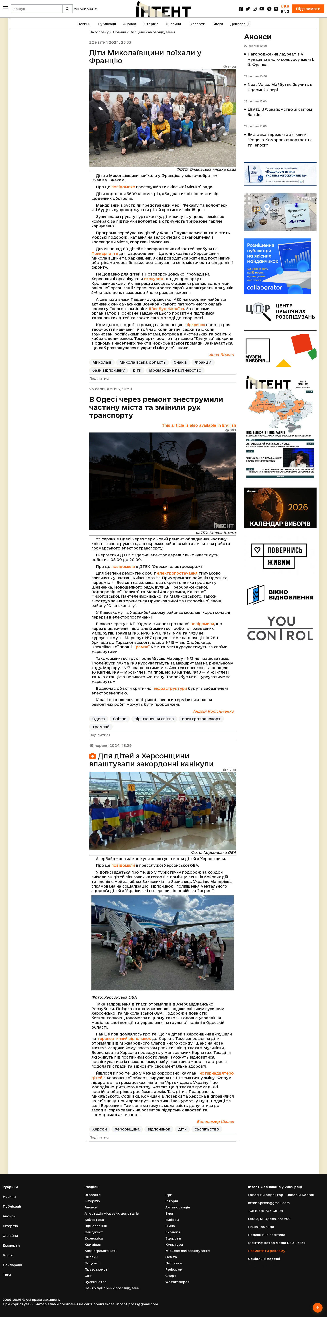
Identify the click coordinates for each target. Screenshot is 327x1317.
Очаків (180, 362)
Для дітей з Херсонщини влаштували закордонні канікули (151, 760)
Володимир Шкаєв (215, 1121)
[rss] (276, 9)
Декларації (240, 24)
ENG (285, 11)
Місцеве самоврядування (152, 32)
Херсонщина (127, 1129)
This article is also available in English (199, 425)
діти (137, 370)
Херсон (99, 1129)
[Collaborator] (280, 266)
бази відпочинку (108, 370)
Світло (120, 719)
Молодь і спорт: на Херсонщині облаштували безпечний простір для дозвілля (158, 1166)
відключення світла (154, 719)
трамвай (100, 727)
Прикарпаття (104, 253)
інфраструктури (170, 688)
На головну (99, 32)
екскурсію (154, 279)
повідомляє (123, 187)
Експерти (196, 24)
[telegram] (269, 9)
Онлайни (173, 24)
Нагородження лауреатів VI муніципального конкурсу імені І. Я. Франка (281, 59)
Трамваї (141, 647)
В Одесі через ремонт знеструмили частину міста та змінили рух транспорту (156, 407)
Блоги (217, 24)
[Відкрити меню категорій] (5, 8)
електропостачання (177, 573)
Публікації (107, 24)
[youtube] (261, 9)
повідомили (123, 566)
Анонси (129, 24)
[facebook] (241, 9)
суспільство (207, 1129)
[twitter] (248, 9)
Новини (84, 24)
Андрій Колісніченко (213, 711)
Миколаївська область (142, 362)
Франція (203, 362)
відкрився (196, 325)
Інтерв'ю (151, 24)
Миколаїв (101, 362)
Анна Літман (221, 355)
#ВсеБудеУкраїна (166, 309)
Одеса (98, 719)
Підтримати (308, 9)
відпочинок (159, 1129)
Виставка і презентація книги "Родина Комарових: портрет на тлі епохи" (280, 139)
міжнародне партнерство (175, 370)
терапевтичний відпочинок (124, 1038)
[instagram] (255, 9)
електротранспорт (201, 719)
